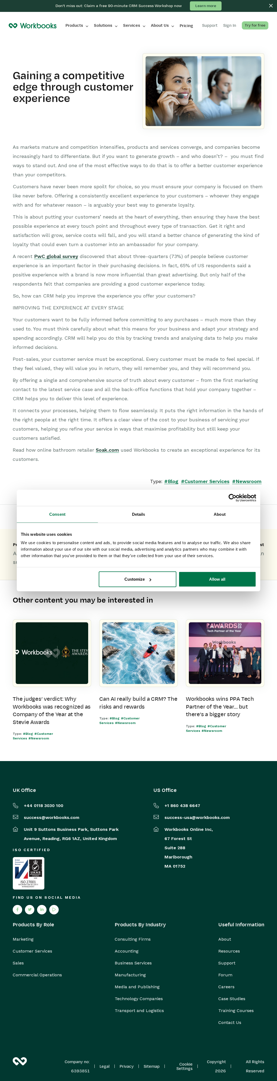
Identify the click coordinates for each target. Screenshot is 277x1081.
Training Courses (236, 1011)
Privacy (127, 1066)
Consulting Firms (133, 939)
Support (226, 963)
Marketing (23, 939)
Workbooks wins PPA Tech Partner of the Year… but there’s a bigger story (220, 706)
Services (131, 25)
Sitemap (152, 1066)
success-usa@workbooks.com (197, 817)
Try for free (255, 25)
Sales (18, 963)
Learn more (205, 6)
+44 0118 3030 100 (43, 805)
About (224, 939)
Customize (134, 579)
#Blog (171, 481)
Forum (225, 975)
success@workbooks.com (51, 817)
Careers (226, 987)
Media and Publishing (137, 987)
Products (74, 25)
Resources (229, 951)
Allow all (217, 579)
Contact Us (229, 1022)
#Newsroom (247, 481)
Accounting (126, 951)
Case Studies (231, 999)
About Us (160, 25)
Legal (105, 1066)
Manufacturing (130, 975)
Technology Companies (139, 999)
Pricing (186, 26)
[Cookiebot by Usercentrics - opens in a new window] (232, 498)
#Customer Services (205, 481)
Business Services (133, 963)
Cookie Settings (184, 1066)
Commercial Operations (37, 975)
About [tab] (220, 514)
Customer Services (32, 951)
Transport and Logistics (139, 1011)
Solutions (103, 25)
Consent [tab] (57, 514)
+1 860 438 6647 (182, 805)
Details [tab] (138, 514)
